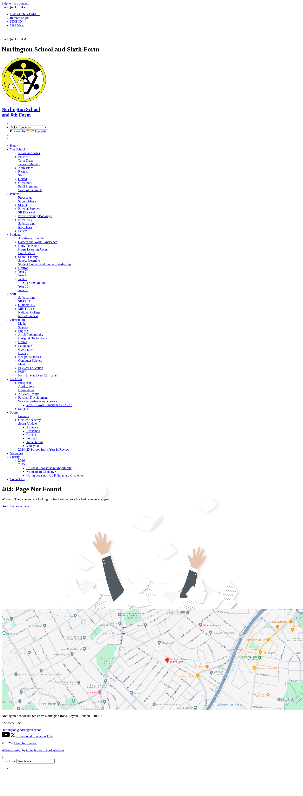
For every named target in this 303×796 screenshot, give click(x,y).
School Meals (27, 201)
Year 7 (22, 271)
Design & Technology (32, 338)
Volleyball (33, 446)
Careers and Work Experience (37, 242)
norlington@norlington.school (22, 730)
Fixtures (23, 416)
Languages (25, 345)
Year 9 (22, 279)
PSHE (22, 371)
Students (15, 234)
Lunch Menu (26, 253)
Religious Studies (29, 357)
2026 (21, 460)
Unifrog (23, 268)
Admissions (25, 168)
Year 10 (23, 286)
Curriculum (17, 320)
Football (31, 438)
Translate (40, 131)
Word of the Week (30, 190)
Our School (17, 149)
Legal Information (25, 743)
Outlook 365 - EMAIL (25, 14)
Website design (11, 750)
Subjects (23, 408)
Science (23, 327)
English (23, 331)
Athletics (32, 427)
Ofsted (22, 179)
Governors (25, 182)
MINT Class (26, 308)
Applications (26, 386)
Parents (14, 194)
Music (22, 364)
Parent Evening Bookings (35, 216)
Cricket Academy (29, 420)
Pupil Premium (28, 186)
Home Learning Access (33, 249)
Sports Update (27, 423)
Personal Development (33, 397)
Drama (22, 342)
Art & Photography (30, 334)
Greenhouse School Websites (45, 750)
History (23, 353)
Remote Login (19, 18)
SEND (22, 205)
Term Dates (25, 160)
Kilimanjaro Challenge (41, 471)
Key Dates (25, 227)
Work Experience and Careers (37, 401)
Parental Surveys (29, 208)
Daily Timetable (28, 245)
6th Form (16, 379)
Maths (22, 323)
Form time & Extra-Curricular (37, 375)
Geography (25, 349)
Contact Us (17, 479)
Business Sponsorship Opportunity (49, 468)
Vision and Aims (29, 153)
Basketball (33, 431)
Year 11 (23, 290)
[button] (25, 39)
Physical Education (30, 368)
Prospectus (25, 197)
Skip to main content (15, 3)
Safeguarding (26, 223)
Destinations (26, 390)
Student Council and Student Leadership (44, 264)
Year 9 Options (36, 282)
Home (14, 145)
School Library (28, 257)
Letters (22, 231)
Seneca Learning (29, 260)
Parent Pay (25, 219)
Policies (23, 157)
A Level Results (28, 394)
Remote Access (28, 316)
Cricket (31, 434)
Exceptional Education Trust (34, 736)
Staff (21, 175)
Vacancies (16, 453)
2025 (21, 464)
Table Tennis (34, 442)
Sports (14, 412)
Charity (15, 457)
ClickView (17, 25)
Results (23, 171)
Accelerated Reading (31, 238)
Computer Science (30, 360)
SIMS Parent (26, 212)
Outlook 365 (26, 305)
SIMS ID (16, 21)
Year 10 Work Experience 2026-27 (49, 405)
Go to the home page (15, 506)
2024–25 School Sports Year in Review (43, 449)
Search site (9, 761)
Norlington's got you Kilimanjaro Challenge (54, 475)
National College (29, 312)
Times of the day (29, 164)
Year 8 (22, 275)
